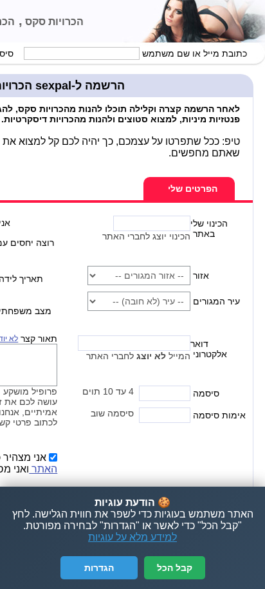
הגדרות (99, 568)
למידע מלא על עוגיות (132, 537)
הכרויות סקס (53, 21)
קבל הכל (174, 568)
